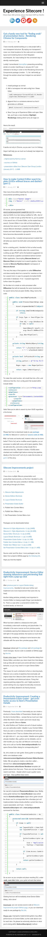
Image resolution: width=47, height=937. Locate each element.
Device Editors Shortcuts (13, 496)
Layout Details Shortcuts (13, 500)
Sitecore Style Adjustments (14, 492)
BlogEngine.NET (21, 934)
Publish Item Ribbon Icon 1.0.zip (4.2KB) (17, 545)
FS (40, 934)
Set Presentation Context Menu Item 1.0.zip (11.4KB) (21, 547)
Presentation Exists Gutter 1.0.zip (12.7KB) (18, 539)
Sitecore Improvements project (18, 468)
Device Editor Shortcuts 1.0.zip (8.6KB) (16, 534)
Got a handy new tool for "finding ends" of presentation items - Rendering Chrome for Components (22, 36)
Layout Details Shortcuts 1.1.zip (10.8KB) (17, 537)
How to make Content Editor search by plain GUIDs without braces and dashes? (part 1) (22, 181)
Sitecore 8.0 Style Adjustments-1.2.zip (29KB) (19, 528)
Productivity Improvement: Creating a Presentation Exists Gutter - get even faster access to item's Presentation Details (21, 699)
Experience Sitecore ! (23, 11)
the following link (34, 556)
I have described (16, 711)
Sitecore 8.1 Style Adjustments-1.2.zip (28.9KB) (19, 531)
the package (23, 648)
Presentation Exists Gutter (14, 504)
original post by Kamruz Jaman (15, 159)
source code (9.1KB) (35, 435)
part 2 (5, 458)
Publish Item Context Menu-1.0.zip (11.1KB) (18, 542)
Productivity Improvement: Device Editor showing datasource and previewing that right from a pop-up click (23, 574)
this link (8, 653)
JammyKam (23, 64)
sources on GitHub (10, 162)
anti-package (35, 648)
